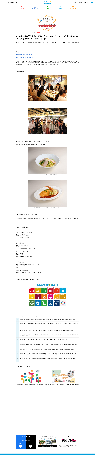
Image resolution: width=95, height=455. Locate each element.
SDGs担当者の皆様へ (82, 2)
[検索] (88, 2)
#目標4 (17, 46)
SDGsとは (76, 2)
